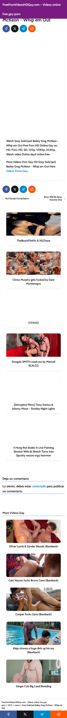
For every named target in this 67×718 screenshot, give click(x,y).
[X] (15, 28)
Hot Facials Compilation (17, 198)
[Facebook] (6, 28)
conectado (39, 486)
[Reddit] (32, 28)
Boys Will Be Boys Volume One (53, 198)
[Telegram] (23, 28)
